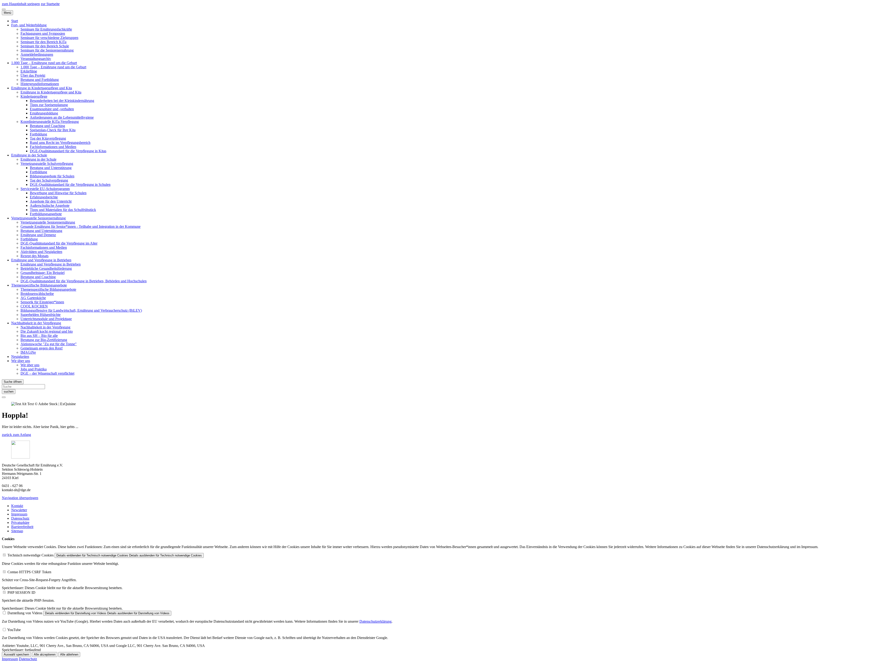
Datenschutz (20, 518)
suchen (9, 391)
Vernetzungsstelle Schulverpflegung (47, 164)
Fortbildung (38, 134)
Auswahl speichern (16, 654)
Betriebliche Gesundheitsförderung (46, 268)
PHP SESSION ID (21, 592)
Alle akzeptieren (44, 654)
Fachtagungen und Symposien (43, 33)
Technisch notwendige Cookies (30, 555)
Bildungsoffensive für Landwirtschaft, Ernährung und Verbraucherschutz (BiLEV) (81, 310)
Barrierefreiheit (22, 527)
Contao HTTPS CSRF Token (29, 572)
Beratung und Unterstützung (51, 168)
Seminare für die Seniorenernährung (47, 50)
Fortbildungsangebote (46, 214)
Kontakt (17, 506)
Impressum (19, 514)
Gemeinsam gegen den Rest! (42, 348)
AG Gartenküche (33, 298)
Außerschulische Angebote (49, 205)
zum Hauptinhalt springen (21, 4)
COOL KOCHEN (34, 306)
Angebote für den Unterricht (51, 201)
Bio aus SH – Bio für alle (39, 336)
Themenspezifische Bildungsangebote (39, 285)
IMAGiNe (28, 352)
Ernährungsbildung (44, 113)
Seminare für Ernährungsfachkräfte (46, 29)
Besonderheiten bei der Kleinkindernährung (62, 101)
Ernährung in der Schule (29, 155)
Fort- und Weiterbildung (29, 25)
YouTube (14, 630)
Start (14, 21)
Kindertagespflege (34, 96)
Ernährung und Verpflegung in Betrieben (41, 260)
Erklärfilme (29, 71)
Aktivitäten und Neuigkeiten (41, 252)
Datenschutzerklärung (375, 621)
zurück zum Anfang (16, 435)
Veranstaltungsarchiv (36, 59)
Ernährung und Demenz (38, 235)
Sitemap (17, 531)
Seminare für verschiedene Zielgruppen (49, 38)
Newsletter (19, 510)
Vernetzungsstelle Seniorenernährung (38, 218)
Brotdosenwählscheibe (37, 294)
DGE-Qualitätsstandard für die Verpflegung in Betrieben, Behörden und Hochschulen (84, 281)
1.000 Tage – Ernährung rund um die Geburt (44, 63)
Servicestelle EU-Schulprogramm (45, 189)
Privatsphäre (20, 523)
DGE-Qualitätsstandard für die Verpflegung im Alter (59, 243)
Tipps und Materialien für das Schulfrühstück (63, 210)
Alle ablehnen (69, 654)
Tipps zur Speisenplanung (49, 105)
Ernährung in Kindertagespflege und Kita (41, 88)
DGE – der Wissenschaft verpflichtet (47, 373)
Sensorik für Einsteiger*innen (42, 302)
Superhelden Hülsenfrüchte (41, 315)
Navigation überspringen (20, 498)
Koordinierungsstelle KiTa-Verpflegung (50, 122)
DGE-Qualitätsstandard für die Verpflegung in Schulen (70, 184)
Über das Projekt (33, 75)
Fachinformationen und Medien (53, 147)
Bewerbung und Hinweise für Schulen (58, 193)
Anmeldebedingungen (37, 54)
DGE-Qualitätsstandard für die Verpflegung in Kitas (68, 151)
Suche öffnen (13, 381)
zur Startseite (50, 4)
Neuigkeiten (20, 357)
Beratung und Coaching (47, 126)
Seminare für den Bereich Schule (45, 46)
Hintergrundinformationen (40, 84)
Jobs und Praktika (34, 369)
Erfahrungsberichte (44, 197)
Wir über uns (20, 361)
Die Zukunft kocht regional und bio (47, 331)
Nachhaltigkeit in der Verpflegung (36, 323)
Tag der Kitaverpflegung (48, 138)
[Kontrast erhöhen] (4, 9)
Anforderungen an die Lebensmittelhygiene (62, 117)
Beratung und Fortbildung (40, 80)
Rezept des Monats (34, 256)
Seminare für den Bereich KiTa (43, 42)
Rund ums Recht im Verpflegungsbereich (60, 143)
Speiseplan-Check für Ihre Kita (53, 130)
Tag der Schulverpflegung (49, 180)
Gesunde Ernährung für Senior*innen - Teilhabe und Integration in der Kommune (81, 226)
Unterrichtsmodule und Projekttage (46, 319)
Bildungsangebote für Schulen (52, 176)
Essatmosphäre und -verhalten (52, 109)
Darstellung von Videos (24, 613)
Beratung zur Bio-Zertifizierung (44, 340)
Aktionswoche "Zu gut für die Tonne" (49, 344)
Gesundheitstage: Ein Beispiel (43, 273)
